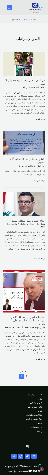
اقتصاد (42, 224)
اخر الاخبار (41, 166)
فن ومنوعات (36, 427)
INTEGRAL (34, 471)
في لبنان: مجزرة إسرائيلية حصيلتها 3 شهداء (25, 82)
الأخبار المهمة (40, 327)
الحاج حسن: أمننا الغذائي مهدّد (28, 221)
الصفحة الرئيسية (35, 394)
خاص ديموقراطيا (35, 406)
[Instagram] (20, 456)
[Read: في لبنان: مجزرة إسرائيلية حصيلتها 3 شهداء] (24, 64)
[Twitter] (27, 456)
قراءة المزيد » (39, 118)
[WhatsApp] (34, 456)
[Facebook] (14, 456)
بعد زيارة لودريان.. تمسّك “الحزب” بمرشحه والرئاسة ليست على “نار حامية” (26, 320)
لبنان (40, 398)
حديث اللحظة (28, 327)
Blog (25, 87)
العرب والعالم (36, 402)
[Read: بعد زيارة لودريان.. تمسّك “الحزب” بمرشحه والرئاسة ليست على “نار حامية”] (24, 291)
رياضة (39, 431)
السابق (24, 371)
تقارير (39, 410)
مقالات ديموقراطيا (34, 415)
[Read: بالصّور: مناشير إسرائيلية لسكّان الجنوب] (24, 142)
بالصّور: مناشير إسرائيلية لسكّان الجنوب (27, 160)
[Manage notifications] (42, 469)
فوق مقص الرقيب (34, 419)
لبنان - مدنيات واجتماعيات (29, 224)
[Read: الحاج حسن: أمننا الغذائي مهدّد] (24, 204)
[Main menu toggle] (9, 7)
